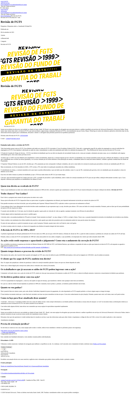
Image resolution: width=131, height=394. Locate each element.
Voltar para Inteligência (8, 332)
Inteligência (19, 4)
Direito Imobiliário (43, 366)
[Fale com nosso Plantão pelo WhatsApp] (2, 349)
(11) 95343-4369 (19, 380)
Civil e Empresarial (33, 366)
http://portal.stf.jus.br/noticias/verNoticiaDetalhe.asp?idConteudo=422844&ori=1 (26, 247)
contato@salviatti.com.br (13, 138)
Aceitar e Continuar (6, 347)
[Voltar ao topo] (4, 349)
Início (2, 16)
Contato (24, 4)
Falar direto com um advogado (9, 330)
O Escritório (12, 4)
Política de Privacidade (99, 344)
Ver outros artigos (23, 330)
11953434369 (24, 135)
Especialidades (5, 4)
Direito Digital (24, 366)
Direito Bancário (15, 366)
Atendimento (11, 373)
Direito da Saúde (5, 366)
